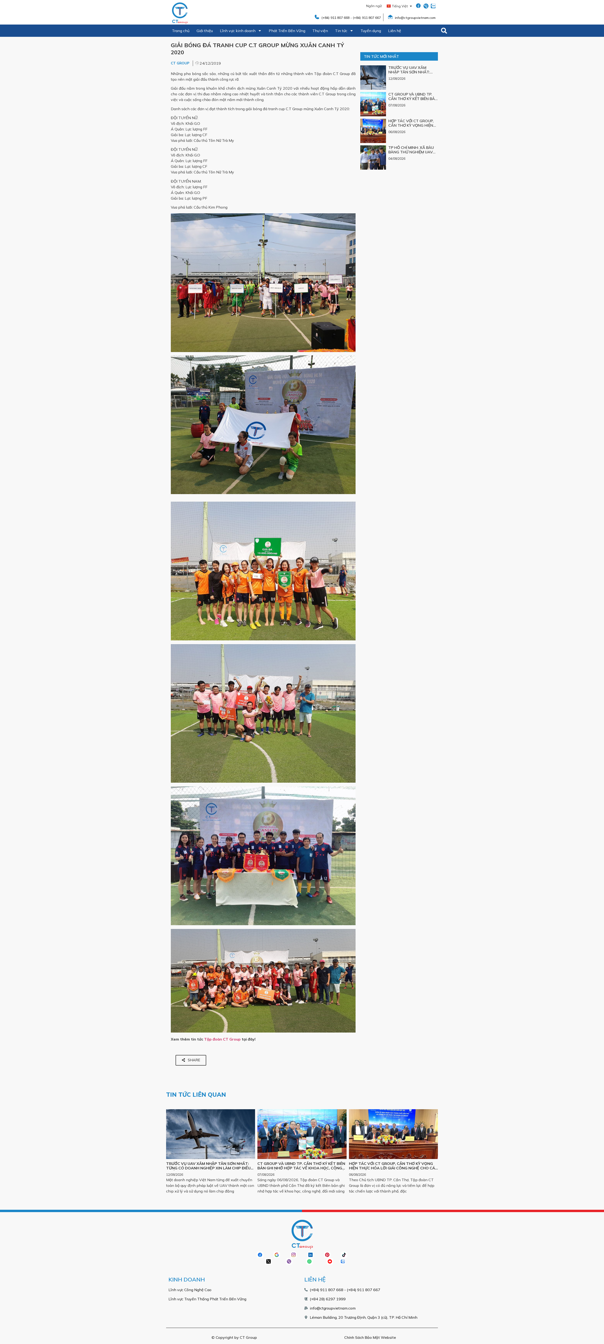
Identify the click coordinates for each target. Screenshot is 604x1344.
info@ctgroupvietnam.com (415, 18)
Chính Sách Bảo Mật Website (370, 1337)
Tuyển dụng (371, 30)
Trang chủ (180, 30)
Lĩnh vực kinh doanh (238, 30)
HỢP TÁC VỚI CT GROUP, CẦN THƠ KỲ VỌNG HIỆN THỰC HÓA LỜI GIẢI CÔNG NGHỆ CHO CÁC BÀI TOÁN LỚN (393, 1168)
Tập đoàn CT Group (222, 1039)
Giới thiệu (205, 30)
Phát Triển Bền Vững (287, 30)
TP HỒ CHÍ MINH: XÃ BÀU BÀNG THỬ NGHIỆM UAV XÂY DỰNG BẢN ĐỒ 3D (411, 152)
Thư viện (320, 30)
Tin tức (341, 30)
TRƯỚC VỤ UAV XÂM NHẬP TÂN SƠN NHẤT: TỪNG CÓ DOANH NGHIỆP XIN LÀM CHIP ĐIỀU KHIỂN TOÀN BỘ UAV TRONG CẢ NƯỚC (208, 1168)
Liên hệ (394, 30)
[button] (444, 30)
